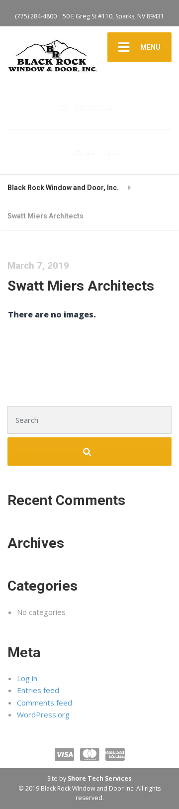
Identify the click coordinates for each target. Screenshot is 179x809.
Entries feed (38, 690)
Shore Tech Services (100, 778)
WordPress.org (43, 714)
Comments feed (44, 703)
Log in (27, 678)
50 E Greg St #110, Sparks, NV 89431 (113, 16)
